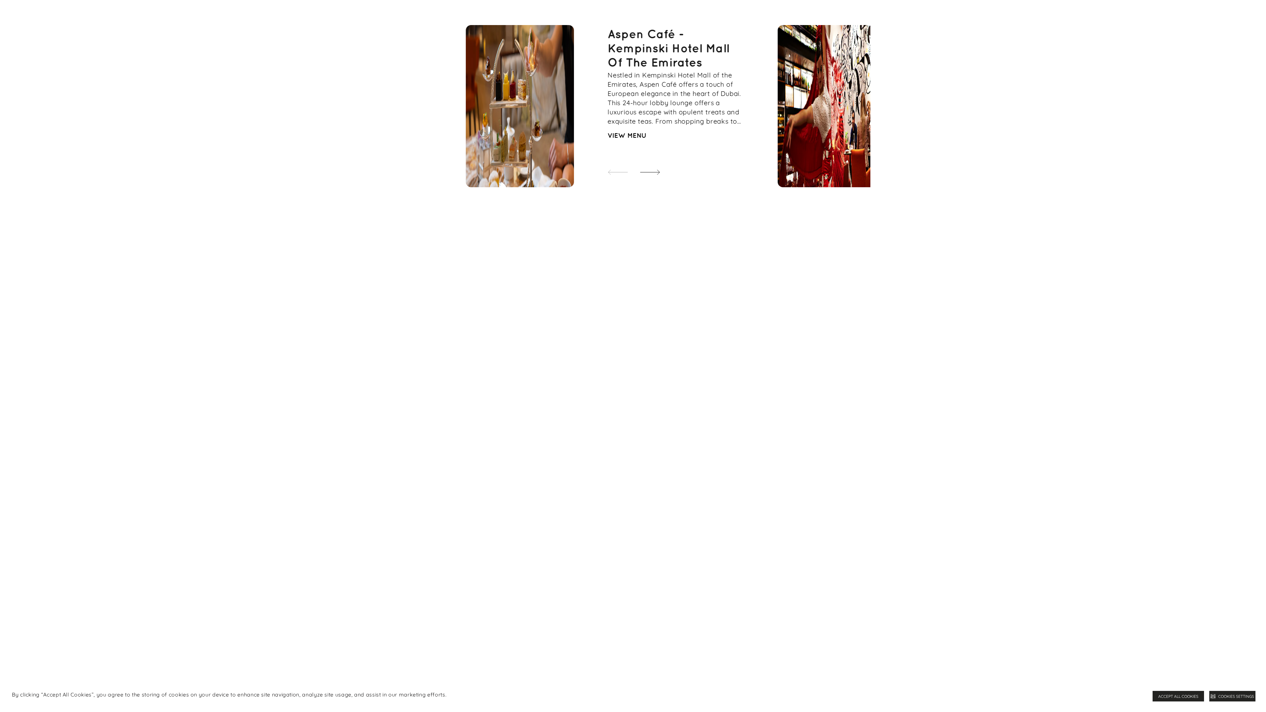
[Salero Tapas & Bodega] (832, 106)
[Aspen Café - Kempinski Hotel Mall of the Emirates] (520, 106)
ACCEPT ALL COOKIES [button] (1178, 696)
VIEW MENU (627, 136)
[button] (643, 169)
